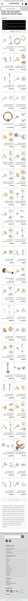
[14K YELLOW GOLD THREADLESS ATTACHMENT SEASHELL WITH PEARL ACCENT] (20, 175)
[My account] (22, 3)
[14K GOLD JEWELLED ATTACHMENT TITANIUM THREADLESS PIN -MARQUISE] (20, 349)
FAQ (6, 562)
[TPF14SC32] (20, 387)
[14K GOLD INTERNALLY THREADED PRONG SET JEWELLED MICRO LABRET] (7, 368)
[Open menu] (2, 4)
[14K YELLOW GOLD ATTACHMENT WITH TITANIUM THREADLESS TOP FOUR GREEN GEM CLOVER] (7, 233)
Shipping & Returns (9, 552)
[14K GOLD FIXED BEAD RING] (7, 117)
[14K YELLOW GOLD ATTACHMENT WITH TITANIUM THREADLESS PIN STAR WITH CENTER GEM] (7, 349)
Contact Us (8, 560)
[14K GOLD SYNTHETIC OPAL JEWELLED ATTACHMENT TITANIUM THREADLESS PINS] (20, 329)
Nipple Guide (8, 573)
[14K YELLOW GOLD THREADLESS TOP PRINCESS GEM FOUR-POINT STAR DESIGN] (7, 214)
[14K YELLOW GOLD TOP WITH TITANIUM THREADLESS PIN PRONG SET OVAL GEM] (7, 175)
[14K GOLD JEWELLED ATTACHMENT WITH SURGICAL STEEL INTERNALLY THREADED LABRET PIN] (20, 136)
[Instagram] (10, 541)
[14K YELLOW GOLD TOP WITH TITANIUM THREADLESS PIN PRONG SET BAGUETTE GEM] (7, 156)
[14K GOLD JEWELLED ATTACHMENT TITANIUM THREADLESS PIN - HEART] (7, 291)
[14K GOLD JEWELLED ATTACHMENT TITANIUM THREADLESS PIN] (7, 59)
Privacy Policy (8, 550)
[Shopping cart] (26, 3)
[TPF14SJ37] (7, 387)
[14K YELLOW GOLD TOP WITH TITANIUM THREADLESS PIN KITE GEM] (20, 233)
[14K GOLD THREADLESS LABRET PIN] (7, 272)
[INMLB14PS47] (20, 368)
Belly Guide (8, 575)
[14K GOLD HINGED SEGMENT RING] (20, 40)
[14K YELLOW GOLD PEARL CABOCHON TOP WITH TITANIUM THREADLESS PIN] (7, 194)
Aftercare (7, 564)
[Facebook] (7, 541)
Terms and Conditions (10, 548)
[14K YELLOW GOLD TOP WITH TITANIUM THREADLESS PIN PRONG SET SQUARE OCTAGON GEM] (20, 156)
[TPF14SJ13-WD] (20, 98)
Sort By (12, 31)
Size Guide (8, 566)
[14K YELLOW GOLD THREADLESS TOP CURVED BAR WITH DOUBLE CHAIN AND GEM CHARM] (7, 310)
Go (22, 536)
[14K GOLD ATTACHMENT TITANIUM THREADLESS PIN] (7, 98)
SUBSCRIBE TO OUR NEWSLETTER (14, 534)
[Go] (20, 8)
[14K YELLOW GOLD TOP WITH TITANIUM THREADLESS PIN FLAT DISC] (20, 59)
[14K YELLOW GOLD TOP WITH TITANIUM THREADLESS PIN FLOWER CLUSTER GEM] (20, 214)
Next (19, 500)
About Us (7, 558)
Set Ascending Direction (25, 32)
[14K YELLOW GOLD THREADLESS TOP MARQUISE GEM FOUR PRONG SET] (7, 40)
